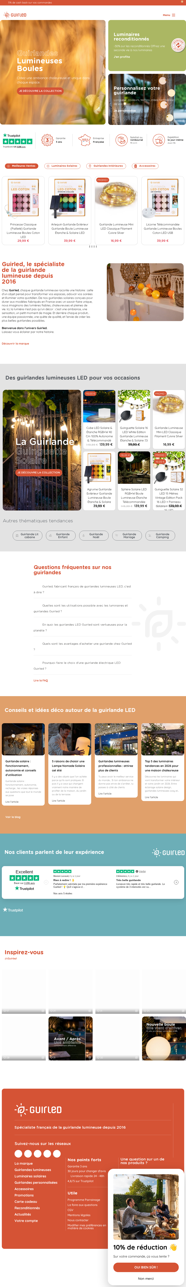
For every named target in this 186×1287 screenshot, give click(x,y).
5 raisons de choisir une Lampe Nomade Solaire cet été (68, 765)
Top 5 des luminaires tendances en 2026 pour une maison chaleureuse (162, 765)
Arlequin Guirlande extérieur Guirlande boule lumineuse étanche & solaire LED (69, 229)
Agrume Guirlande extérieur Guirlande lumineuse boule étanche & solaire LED (99, 497)
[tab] (83, 588)
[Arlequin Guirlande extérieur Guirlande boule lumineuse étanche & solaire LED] (69, 197)
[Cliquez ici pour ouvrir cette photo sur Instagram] (43, 1011)
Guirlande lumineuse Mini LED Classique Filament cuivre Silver (116, 229)
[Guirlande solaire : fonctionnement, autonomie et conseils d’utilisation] (23, 739)
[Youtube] (57, 1154)
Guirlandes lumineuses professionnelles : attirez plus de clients (115, 765)
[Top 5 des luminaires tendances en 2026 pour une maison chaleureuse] (162, 739)
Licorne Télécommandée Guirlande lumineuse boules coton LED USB (163, 229)
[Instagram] (18, 1154)
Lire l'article (12, 801)
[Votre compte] (177, 2)
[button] (40, 91)
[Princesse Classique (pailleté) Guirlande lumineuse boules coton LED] (23, 197)
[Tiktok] (47, 1154)
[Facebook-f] (37, 1154)
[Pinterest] (28, 1154)
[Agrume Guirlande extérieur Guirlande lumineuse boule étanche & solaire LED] (99, 467)
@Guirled (10, 958)
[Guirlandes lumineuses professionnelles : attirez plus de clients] (116, 739)
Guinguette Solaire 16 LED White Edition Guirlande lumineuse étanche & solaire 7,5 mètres (134, 436)
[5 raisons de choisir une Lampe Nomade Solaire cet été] (69, 739)
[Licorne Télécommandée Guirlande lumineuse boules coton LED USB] (162, 197)
